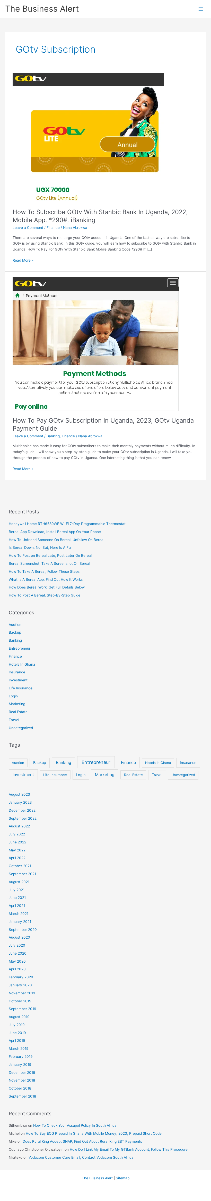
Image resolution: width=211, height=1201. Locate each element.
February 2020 (21, 977)
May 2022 (17, 850)
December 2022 (22, 810)
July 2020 (17, 945)
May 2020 (17, 961)
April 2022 (17, 858)
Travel (14, 720)
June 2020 (18, 953)
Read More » (23, 260)
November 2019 (22, 993)
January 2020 (20, 985)
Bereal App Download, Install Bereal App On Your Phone (55, 532)
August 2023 (19, 794)
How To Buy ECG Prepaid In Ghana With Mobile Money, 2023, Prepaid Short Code (94, 1133)
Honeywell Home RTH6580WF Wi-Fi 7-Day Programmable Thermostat (67, 524)
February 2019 (21, 1056)
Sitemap (122, 1178)
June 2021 (17, 898)
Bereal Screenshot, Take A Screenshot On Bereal (49, 563)
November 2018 (22, 1080)
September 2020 (23, 930)
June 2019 (17, 1033)
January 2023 (20, 802)
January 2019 (20, 1064)
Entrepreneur (19, 648)
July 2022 (17, 834)
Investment (18, 680)
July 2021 (16, 890)
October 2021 (20, 866)
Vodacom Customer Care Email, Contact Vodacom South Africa (81, 1157)
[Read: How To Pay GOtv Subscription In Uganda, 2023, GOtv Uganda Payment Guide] (96, 344)
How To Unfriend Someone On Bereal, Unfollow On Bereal (56, 540)
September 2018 (22, 1096)
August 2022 (19, 826)
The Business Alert (42, 9)
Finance (53, 227)
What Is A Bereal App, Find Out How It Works (46, 579)
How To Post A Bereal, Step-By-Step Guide (44, 595)
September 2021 (22, 874)
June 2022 (17, 842)
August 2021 (19, 882)
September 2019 (22, 1009)
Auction (15, 625)
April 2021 (17, 906)
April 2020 (17, 969)
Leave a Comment (28, 227)
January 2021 (20, 922)
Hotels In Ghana (22, 664)
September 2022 (23, 818)
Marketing (17, 704)
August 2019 (19, 1017)
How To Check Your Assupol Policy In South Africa (75, 1125)
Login (13, 696)
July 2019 (17, 1025)
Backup (15, 632)
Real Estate (18, 712)
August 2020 (19, 937)
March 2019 (19, 1048)
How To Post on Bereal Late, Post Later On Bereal (50, 555)
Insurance (17, 672)
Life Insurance (20, 688)
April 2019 (17, 1040)
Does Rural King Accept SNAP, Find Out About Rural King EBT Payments (82, 1141)
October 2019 (20, 1001)
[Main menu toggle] (201, 9)
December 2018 (22, 1072)
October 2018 (20, 1088)
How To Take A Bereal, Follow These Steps (44, 571)
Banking (53, 436)
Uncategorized (21, 728)
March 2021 (18, 914)
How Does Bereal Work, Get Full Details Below (47, 587)
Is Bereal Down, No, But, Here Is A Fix (40, 547)
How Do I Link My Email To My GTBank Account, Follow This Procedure (129, 1149)
